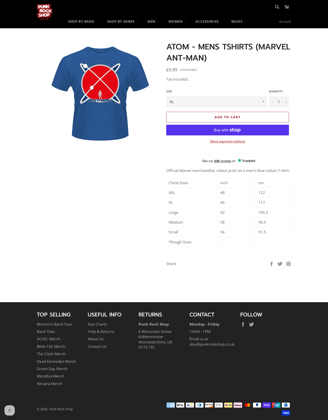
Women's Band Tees (54, 324)
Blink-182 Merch (51, 346)
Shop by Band (81, 21)
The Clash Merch (51, 353)
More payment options (227, 141)
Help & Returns (101, 331)
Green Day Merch (52, 368)
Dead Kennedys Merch (56, 361)
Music (237, 21)
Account (285, 21)
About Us (96, 338)
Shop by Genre (121, 21)
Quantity (276, 91)
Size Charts (97, 324)
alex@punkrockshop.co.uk (212, 344)
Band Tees (46, 331)
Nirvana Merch (49, 383)
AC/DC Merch (48, 338)
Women (176, 21)
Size (169, 91)
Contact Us (97, 346)
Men (151, 21)
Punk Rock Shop (61, 409)
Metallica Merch (50, 376)
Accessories (207, 21)
